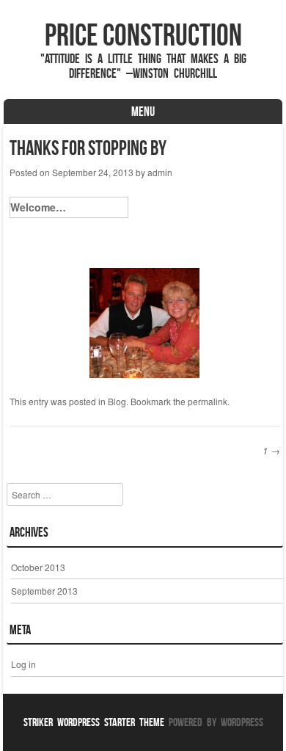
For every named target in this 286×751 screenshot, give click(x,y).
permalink (207, 401)
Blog (117, 401)
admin (159, 172)
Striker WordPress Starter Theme (93, 722)
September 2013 (44, 590)
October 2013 (38, 567)
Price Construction (143, 34)
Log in (23, 664)
